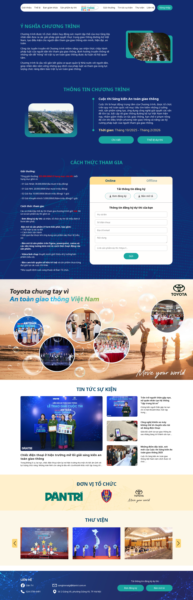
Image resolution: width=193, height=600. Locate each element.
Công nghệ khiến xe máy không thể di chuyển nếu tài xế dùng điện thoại (155, 425)
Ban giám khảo (50, 7)
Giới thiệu (27, 7)
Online (110, 180)
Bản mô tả (147, 196)
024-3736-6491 (33, 591)
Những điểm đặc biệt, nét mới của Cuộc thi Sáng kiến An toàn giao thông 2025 (156, 449)
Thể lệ (37, 7)
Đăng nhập (165, 7)
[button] (14, 543)
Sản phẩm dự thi (68, 7)
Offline (152, 180)
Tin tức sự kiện (125, 7)
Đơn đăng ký (119, 196)
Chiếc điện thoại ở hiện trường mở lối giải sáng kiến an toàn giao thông (60, 457)
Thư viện (139, 7)
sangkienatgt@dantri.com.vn (72, 585)
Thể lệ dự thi (155, 140)
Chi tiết (116, 140)
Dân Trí (29, 585)
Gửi (131, 256)
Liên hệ (150, 7)
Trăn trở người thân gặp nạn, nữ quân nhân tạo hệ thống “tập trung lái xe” (156, 400)
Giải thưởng (109, 7)
